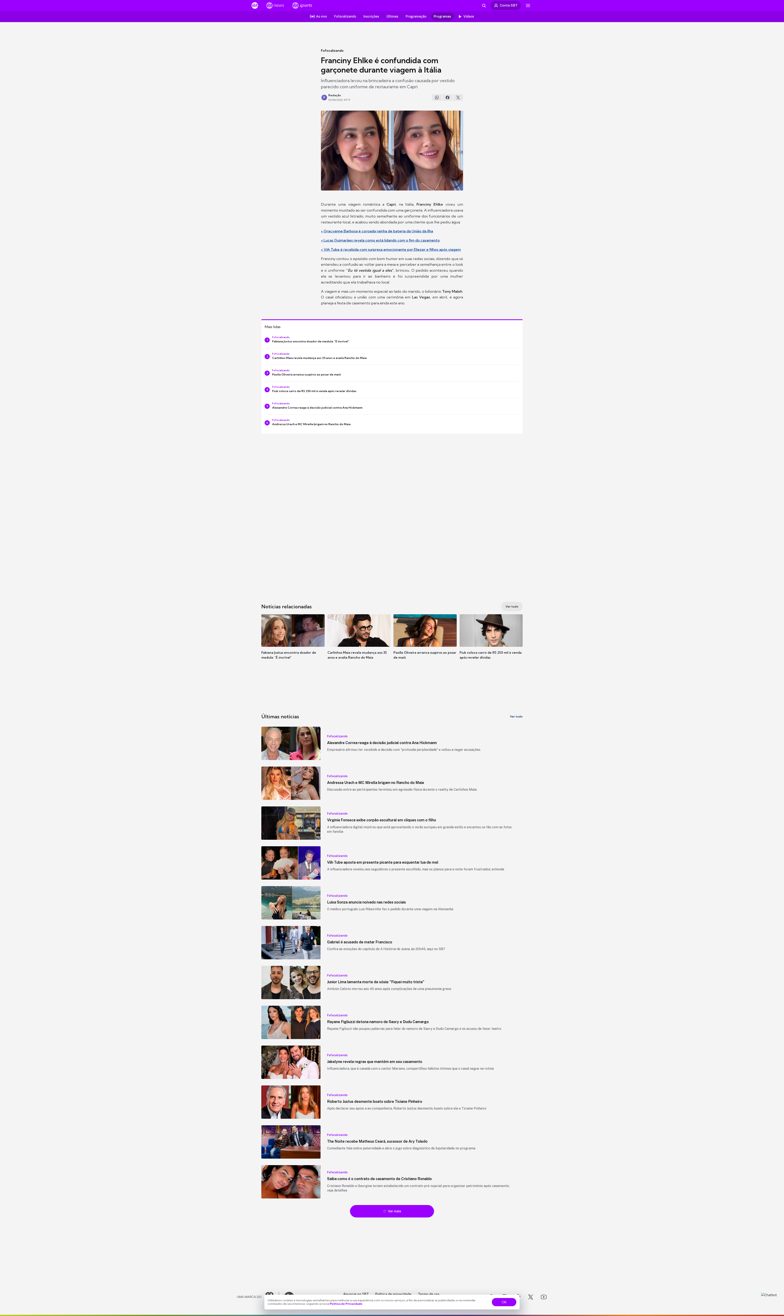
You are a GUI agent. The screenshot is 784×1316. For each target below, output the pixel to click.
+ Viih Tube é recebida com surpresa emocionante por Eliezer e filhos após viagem (391, 249)
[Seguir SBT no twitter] (530, 1297)
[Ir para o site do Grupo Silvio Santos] (258, 1297)
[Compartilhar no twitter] (458, 97)
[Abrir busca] (484, 5)
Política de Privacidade (346, 1304)
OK (504, 1302)
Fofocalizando (332, 50)
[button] (293, 642)
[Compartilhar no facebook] (447, 97)
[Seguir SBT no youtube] (543, 1297)
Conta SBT (509, 5)
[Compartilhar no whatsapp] (437, 97)
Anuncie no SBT (356, 1294)
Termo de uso (428, 1294)
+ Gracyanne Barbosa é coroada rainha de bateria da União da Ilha (377, 231)
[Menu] (527, 5)
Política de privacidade (393, 1294)
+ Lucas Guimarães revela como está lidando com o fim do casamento (380, 240)
